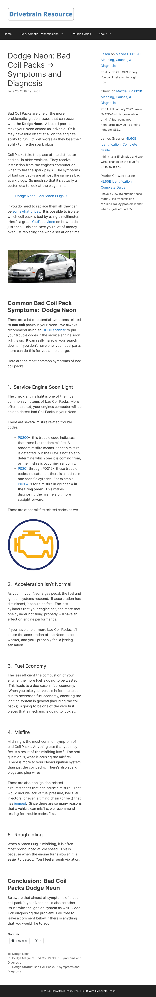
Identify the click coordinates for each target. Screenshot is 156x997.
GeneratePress (105, 991)
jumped (20, 803)
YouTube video (43, 222)
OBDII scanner (54, 330)
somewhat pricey (26, 211)
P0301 (23, 469)
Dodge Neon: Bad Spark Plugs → (41, 196)
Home (8, 34)
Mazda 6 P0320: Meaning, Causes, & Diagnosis (121, 60)
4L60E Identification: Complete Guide (119, 144)
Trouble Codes (81, 34)
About (103, 34)
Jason (105, 54)
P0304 (23, 484)
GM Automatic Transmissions (39, 34)
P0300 (23, 438)
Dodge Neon (20, 954)
